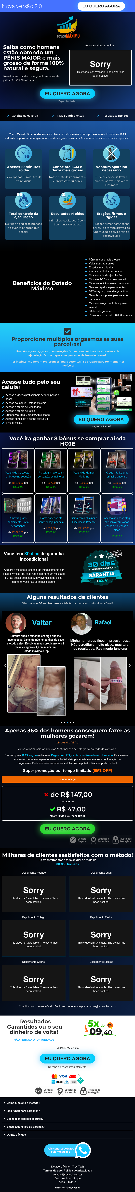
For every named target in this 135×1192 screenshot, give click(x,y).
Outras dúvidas (16, 1134)
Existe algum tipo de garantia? (26, 1126)
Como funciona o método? (23, 1103)
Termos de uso (52, 1170)
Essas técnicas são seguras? (25, 1118)
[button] (5, 665)
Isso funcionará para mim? (23, 1110)
